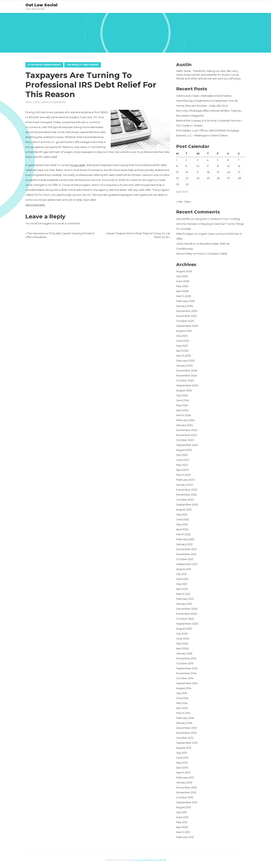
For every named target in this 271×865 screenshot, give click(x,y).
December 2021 (186, 549)
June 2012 (182, 817)
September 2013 (187, 742)
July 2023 (182, 454)
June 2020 (182, 638)
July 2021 (181, 574)
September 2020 (187, 623)
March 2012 (183, 832)
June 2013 (182, 757)
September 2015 (186, 668)
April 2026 (182, 291)
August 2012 (183, 807)
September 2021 (186, 564)
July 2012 (181, 812)
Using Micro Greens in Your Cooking (217, 218)
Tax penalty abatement (82, 64)
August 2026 (184, 271)
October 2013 (184, 737)
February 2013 (185, 777)
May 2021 (181, 583)
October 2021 (184, 559)
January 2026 (184, 306)
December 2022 (186, 489)
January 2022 (184, 544)
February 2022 (185, 539)
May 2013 (181, 762)
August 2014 (183, 688)
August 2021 (183, 569)
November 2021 (186, 554)
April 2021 (182, 588)
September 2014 (187, 683)
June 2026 (182, 281)
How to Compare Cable (212, 253)
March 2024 (183, 415)
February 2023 (185, 479)
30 (187, 184)
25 (208, 178)
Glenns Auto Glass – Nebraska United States (203, 95)
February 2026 (185, 301)
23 (186, 178)
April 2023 (182, 469)
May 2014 (181, 703)
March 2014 (183, 713)
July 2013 (181, 752)
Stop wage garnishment (44, 64)
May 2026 (182, 286)
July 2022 (181, 514)
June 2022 (182, 519)
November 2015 (186, 658)
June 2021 (182, 579)
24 (198, 178)
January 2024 (184, 425)
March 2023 (183, 474)
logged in (48, 223)
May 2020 (182, 643)
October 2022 (185, 499)
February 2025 (185, 360)
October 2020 (185, 618)
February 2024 (185, 420)
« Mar (179, 201)
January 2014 (184, 722)
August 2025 (184, 330)
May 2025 (182, 345)
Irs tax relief (77, 165)
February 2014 (185, 717)
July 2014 (181, 693)
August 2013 (183, 747)
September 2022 (187, 504)
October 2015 (184, 663)
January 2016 (184, 653)
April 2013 (182, 767)
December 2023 (186, 430)
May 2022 (182, 524)
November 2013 (186, 732)
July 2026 (182, 276)
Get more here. (35, 204)
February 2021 (185, 598)
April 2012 (182, 827)
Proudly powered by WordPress (149, 860)
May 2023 (182, 464)
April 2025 (182, 350)
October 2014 (184, 678)
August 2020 (184, 628)
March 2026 (183, 296)
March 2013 (183, 772)
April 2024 (182, 410)
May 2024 (182, 405)
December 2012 (186, 787)
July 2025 (181, 335)
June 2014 (182, 698)
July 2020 (182, 633)
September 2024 (187, 385)
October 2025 (185, 320)
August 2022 (184, 509)
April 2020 (182, 648)
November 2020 (186, 613)
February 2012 (185, 837)
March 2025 (183, 355)
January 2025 (184, 365)
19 (218, 172)
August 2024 (184, 390)
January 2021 (184, 603)
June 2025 (182, 340)
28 (239, 178)
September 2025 (187, 325)
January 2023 (184, 484)
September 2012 (186, 802)
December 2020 (187, 608)
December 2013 (186, 727)
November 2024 (186, 375)
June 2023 (182, 459)
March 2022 (183, 534)
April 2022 (182, 529)
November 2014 (186, 673)
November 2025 (186, 315)
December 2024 (186, 370)
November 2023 (186, 435)
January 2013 (184, 782)
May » (188, 201)
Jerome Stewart (186, 223)
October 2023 (185, 440)
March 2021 (183, 593)
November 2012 (186, 792)
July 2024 (182, 395)
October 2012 (184, 797)
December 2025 (186, 311)
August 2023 (184, 449)
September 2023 (187, 445)
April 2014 (182, 708)
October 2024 (185, 380)
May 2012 (181, 822)
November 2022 (186, 494)
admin (45, 102)
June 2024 (182, 400)
